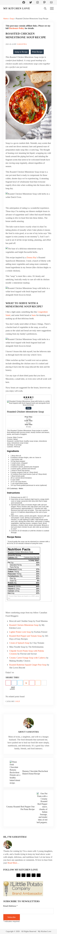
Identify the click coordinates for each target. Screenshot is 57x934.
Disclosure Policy (16, 28)
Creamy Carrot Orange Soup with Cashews (27, 658)
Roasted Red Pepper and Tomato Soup (25, 636)
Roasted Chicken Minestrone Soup (24, 625)
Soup (12, 19)
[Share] (14, 683)
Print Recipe (37, 52)
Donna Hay (31, 257)
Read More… (13, 863)
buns (34, 315)
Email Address (10, 906)
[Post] (20, 683)
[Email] (44, 683)
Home (5, 19)
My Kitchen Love (16, 8)
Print (28, 408)
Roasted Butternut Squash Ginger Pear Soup (28, 665)
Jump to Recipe (21, 52)
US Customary (12, 488)
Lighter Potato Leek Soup (20, 632)
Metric (21, 488)
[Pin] (8, 683)
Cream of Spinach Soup (19, 643)
